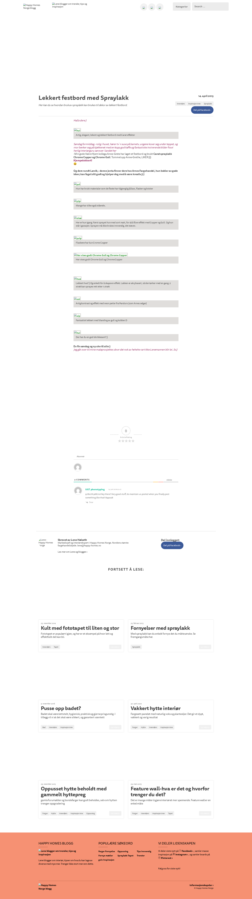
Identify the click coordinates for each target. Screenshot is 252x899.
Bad (44, 727)
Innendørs (181, 103)
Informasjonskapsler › (202, 885)
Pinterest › (167, 858)
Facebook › (187, 851)
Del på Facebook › (202, 110)
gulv (100, 859)
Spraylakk (208, 103)
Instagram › (181, 854)
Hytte (143, 727)
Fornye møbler (105, 855)
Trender (141, 855)
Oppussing (90, 813)
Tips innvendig (144, 851)
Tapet (56, 646)
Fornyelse (110, 851)
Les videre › (115, 646)
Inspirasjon (108, 859)
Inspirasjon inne (194, 103)
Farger (135, 727)
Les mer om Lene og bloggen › (73, 551)
